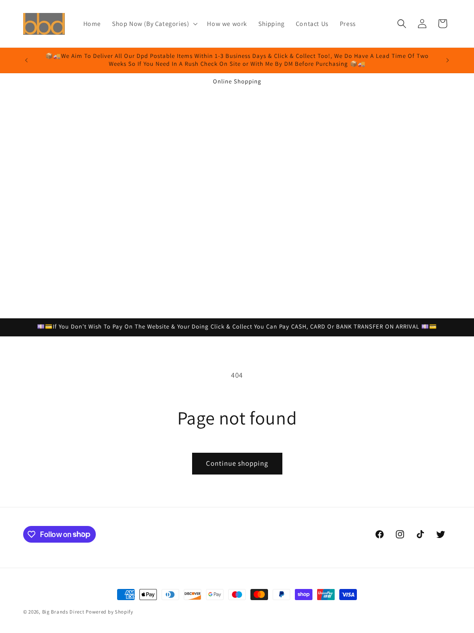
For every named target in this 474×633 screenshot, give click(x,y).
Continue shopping (237, 463)
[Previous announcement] (26, 60)
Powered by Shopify (109, 611)
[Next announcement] (447, 60)
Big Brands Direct (63, 611)
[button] (153, 23)
